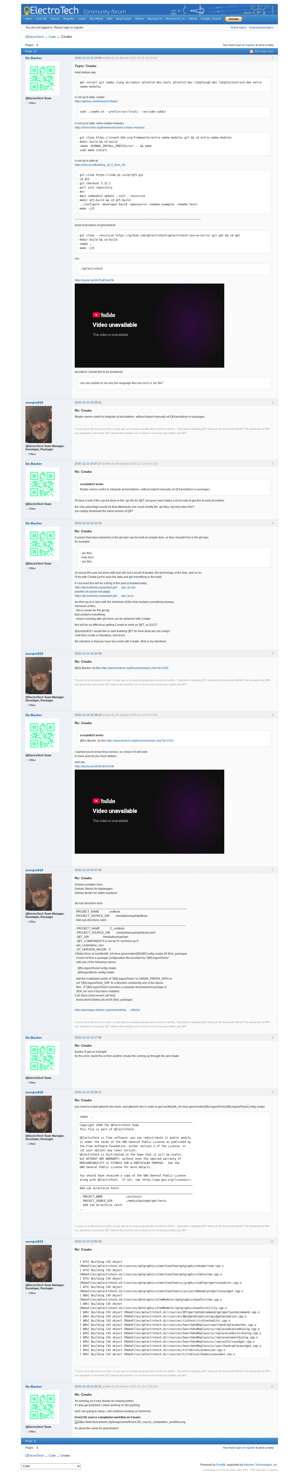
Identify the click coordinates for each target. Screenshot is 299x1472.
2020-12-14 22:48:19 (88, 715)
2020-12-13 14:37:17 (88, 463)
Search (55, 18)
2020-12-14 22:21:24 (88, 523)
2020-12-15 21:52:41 (88, 1386)
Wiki (109, 18)
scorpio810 (34, 402)
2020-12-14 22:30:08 (88, 653)
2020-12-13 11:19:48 (88, 58)
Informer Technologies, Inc (260, 1464)
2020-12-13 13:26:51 (88, 402)
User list (41, 18)
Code (52, 37)
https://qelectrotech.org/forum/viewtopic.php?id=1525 (134, 668)
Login (81, 18)
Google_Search (211, 18)
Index (28, 18)
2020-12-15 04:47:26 (88, 870)
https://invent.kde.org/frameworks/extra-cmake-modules (110, 127)
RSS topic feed (264, 51)
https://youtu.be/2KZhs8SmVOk (94, 280)
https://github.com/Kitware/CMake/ (96, 101)
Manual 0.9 (155, 18)
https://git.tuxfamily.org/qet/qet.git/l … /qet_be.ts (104, 595)
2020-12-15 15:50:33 (88, 1241)
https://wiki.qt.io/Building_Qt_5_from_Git (100, 165)
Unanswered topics (261, 27)
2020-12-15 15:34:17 (88, 1092)
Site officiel (96, 18)
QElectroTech (34, 37)
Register (69, 18)
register (250, 45)
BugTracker (123, 18)
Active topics (239, 27)
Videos (139, 18)
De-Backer (33, 58)
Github (193, 18)
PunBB (220, 1464)
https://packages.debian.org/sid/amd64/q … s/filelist (107, 1010)
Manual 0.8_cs (175, 18)
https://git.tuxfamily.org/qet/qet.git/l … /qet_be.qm (105, 587)
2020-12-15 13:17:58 (88, 1037)
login (238, 45)
